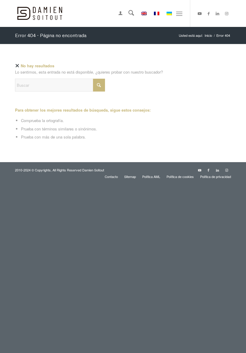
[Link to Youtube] (199, 13)
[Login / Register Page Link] (117, 13)
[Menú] (179, 13)
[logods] (39, 13)
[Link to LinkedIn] (217, 13)
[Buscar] (128, 13)
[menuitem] (117, 13)
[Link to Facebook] (208, 13)
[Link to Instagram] (226, 13)
